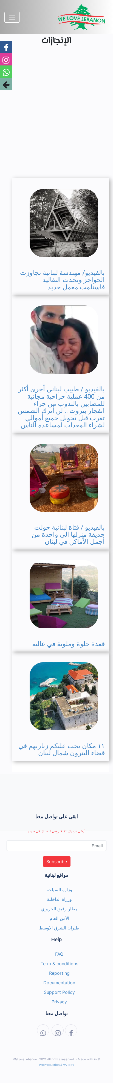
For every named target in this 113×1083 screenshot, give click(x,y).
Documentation (59, 982)
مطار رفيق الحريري (59, 908)
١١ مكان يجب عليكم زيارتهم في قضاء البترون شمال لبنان (61, 749)
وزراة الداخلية (59, 899)
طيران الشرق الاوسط (59, 928)
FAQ (59, 954)
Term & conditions (59, 963)
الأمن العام (59, 918)
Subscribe (56, 861)
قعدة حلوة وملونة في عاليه (68, 644)
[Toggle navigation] (12, 17)
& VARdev (67, 1065)
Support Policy (59, 992)
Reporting (59, 973)
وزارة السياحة (59, 889)
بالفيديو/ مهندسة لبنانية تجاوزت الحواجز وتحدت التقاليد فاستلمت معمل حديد (62, 280)
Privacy (59, 1001)
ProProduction (49, 1065)
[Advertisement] (56, 113)
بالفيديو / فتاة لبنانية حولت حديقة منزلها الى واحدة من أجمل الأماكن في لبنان (68, 535)
